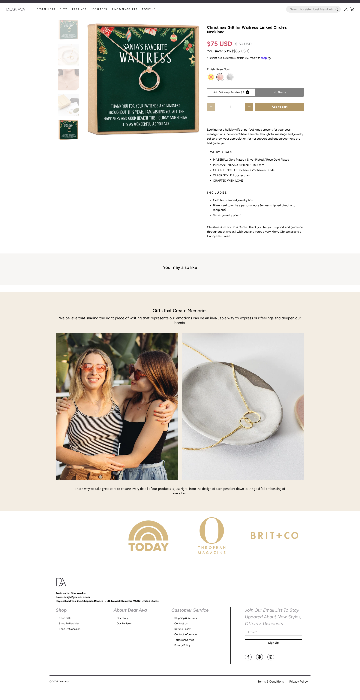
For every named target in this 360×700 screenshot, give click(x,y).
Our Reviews (124, 623)
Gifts (64, 9)
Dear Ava (63, 681)
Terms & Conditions (271, 681)
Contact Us (181, 623)
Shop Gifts (65, 618)
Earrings (79, 9)
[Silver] (230, 77)
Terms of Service (184, 639)
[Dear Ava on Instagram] (270, 657)
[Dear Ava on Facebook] (248, 657)
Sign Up (273, 642)
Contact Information (186, 634)
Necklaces (99, 9)
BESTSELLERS (46, 9)
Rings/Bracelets (124, 9)
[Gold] (211, 77)
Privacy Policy (182, 645)
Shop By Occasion (69, 629)
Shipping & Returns (185, 618)
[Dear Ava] (20, 9)
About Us (148, 9)
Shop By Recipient (69, 623)
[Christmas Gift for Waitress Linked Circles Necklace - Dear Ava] (143, 79)
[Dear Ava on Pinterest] (259, 657)
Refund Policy (182, 629)
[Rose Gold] (220, 77)
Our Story (122, 618)
